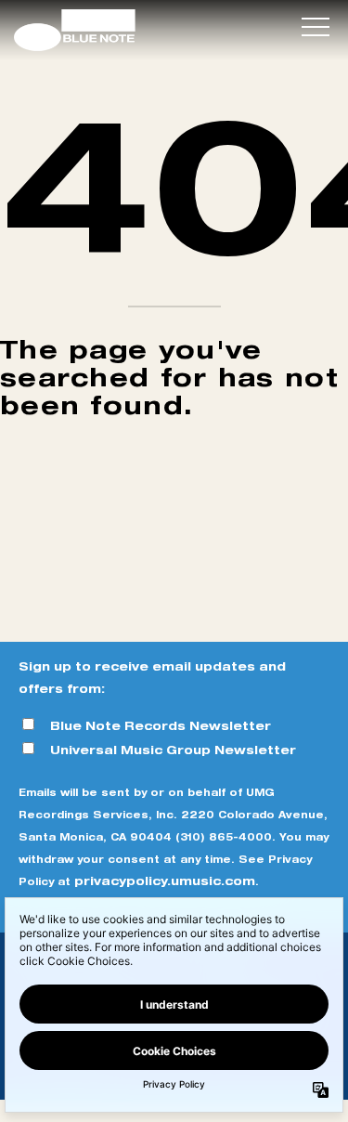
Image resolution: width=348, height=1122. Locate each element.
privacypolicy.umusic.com (164, 881)
